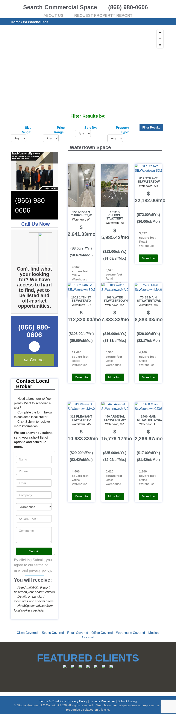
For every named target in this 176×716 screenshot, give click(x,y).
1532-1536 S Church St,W (81, 214)
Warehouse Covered (130, 632)
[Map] (88, 70)
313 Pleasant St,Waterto (81, 418)
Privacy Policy (77, 701)
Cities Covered (27, 632)
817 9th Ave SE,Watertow (148, 180)
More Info (148, 258)
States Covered (53, 632)
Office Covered (102, 632)
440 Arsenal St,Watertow (115, 418)
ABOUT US (53, 15)
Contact (37, 359)
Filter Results (151, 127)
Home (15, 22)
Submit (34, 551)
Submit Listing (127, 701)
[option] (40, 248)
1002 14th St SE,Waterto (81, 299)
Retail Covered (77, 632)
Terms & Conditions (52, 701)
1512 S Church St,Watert (114, 215)
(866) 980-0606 (34, 331)
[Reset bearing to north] (160, 45)
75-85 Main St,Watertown (149, 299)
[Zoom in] (160, 32)
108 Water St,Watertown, (116, 299)
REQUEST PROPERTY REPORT (103, 15)
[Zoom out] (160, 39)
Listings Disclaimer (102, 701)
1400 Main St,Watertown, (149, 418)
